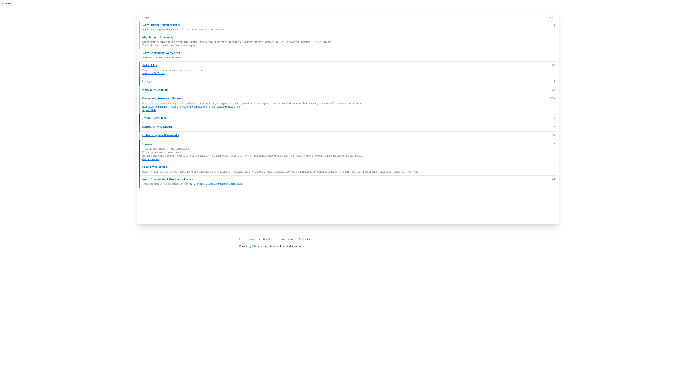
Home (242, 239)
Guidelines (268, 239)
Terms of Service (286, 239)
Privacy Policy (306, 239)
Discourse (257, 246)
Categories (254, 239)
